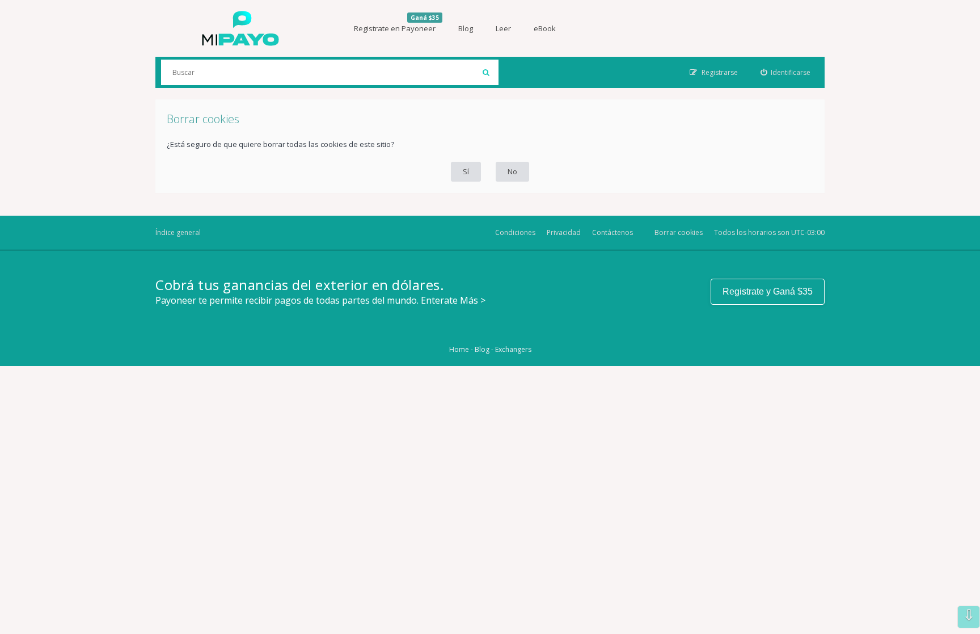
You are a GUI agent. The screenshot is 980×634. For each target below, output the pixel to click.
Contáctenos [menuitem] (612, 232)
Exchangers (513, 349)
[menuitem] (785, 72)
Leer (503, 28)
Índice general (178, 232)
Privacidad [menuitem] (564, 232)
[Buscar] (486, 72)
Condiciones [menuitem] (515, 232)
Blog (465, 28)
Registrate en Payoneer (396, 23)
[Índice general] (240, 28)
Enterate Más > (453, 300)
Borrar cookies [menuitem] (678, 232)
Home (459, 349)
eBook (545, 28)
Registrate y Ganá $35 (768, 291)
